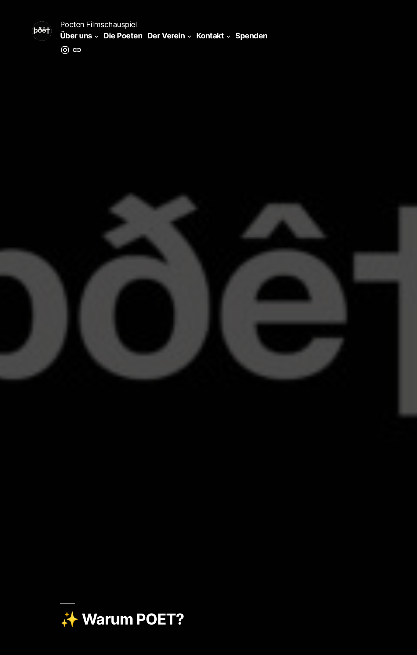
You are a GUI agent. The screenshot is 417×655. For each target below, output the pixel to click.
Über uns (76, 35)
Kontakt (210, 35)
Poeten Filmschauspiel (98, 24)
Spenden (251, 35)
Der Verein (166, 35)
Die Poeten (122, 35)
